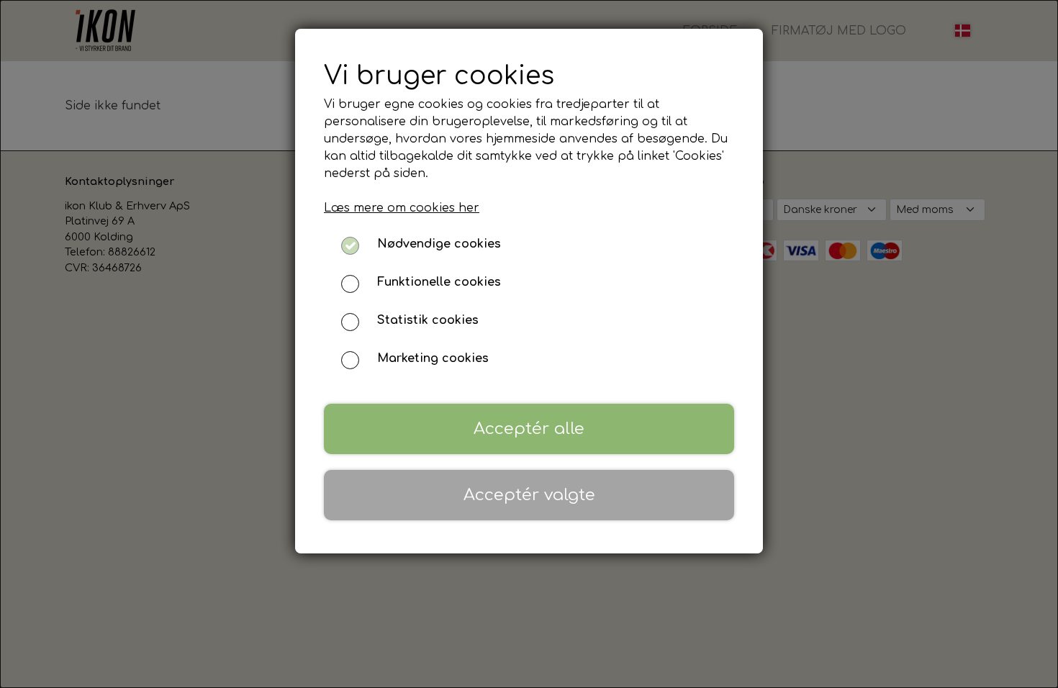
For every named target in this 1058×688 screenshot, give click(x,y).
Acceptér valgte (529, 495)
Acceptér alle (529, 429)
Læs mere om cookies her (401, 208)
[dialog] (529, 344)
